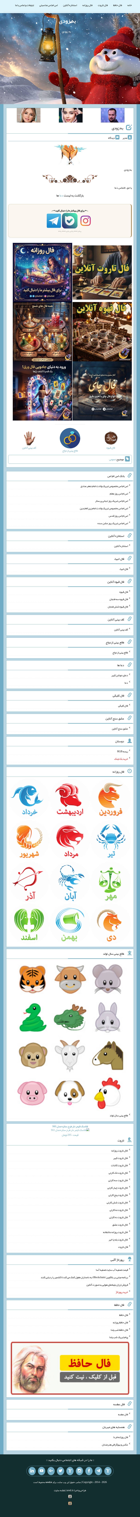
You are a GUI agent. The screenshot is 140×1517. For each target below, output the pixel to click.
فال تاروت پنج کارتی (118, 1195)
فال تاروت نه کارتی (119, 1209)
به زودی (67, 20)
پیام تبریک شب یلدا (118, 1337)
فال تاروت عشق (120, 1224)
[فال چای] (102, 391)
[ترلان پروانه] (71, 116)
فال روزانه (87, 5)
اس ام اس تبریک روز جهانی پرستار (111, 500)
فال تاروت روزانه (119, 1150)
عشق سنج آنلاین (120, 728)
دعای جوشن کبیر (119, 675)
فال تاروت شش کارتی (117, 1202)
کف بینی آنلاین (121, 629)
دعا (61, 195)
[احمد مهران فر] (113, 116)
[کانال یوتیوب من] (41, 1471)
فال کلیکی (123, 705)
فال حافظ (117, 5)
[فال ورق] (42, 391)
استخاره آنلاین (70, 5)
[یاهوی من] (108, 1471)
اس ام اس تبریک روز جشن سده (113, 523)
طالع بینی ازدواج (120, 652)
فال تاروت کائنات (119, 1165)
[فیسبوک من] (89, 1471)
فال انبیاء (123, 568)
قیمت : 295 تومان (70, 1130)
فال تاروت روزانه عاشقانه (115, 1232)
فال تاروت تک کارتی (118, 1172)
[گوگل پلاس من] (51, 1471)
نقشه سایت (59, 1490)
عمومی (112, 459)
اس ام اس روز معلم (119, 493)
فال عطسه (123, 1414)
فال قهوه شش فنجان (118, 606)
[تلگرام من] (98, 1471)
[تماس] (70, 1471)
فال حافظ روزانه (120, 1322)
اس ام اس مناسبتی (48, 5)
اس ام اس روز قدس (118, 515)
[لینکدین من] (32, 1471)
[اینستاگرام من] (79, 1471)
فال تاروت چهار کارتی (117, 1187)
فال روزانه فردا (120, 1437)
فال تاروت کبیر (120, 1157)
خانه (129, 5)
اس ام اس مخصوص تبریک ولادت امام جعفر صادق (104, 486)
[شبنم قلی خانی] (28, 116)
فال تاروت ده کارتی (118, 1217)
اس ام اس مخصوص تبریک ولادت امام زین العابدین (104, 508)
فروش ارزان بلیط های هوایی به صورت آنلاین (107, 1284)
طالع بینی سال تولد (119, 1115)
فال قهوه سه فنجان (118, 599)
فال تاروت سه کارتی (118, 1180)
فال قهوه (123, 591)
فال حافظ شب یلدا (119, 1329)
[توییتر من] (60, 1471)
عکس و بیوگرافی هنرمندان (115, 1444)
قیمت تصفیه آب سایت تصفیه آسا (112, 1269)
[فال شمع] (42, 332)
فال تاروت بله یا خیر (118, 1239)
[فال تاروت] (102, 273)
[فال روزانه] (42, 273)
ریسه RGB (122, 751)
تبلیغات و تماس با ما (24, 5)
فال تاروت (103, 5)
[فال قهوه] (102, 332)
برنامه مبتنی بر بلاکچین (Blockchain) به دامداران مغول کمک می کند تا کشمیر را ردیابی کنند (84, 1277)
